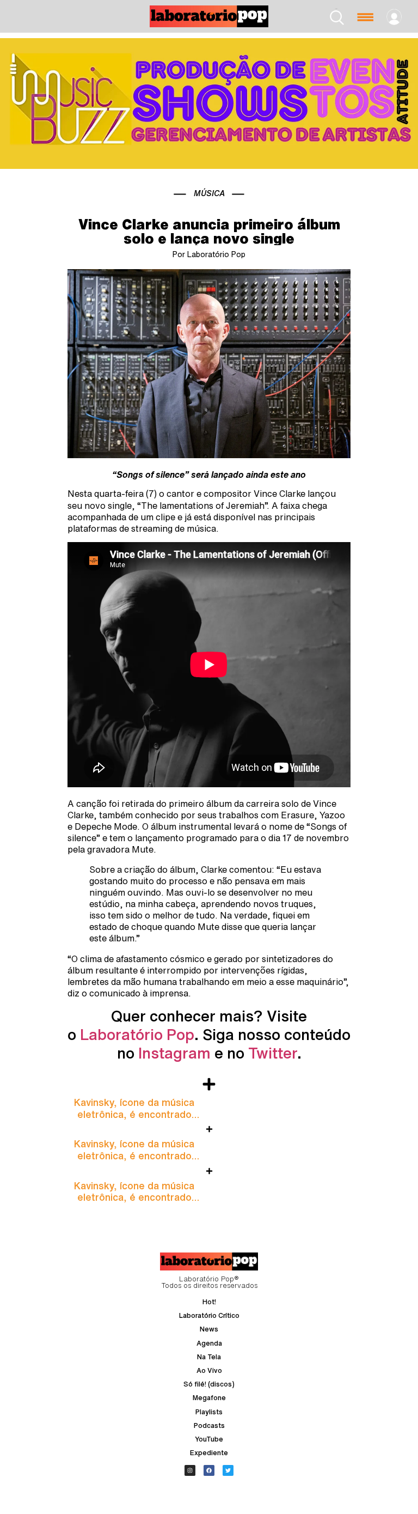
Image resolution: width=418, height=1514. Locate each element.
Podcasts (209, 1425)
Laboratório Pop (137, 1034)
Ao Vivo (209, 1370)
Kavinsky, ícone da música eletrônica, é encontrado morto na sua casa (134, 1113)
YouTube (209, 1439)
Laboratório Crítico (209, 1315)
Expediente (209, 1452)
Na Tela (209, 1356)
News (209, 1329)
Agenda (209, 1343)
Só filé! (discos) (209, 1384)
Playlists (209, 1411)
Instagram (174, 1053)
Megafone (209, 1397)
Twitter (272, 1053)
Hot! (209, 1301)
